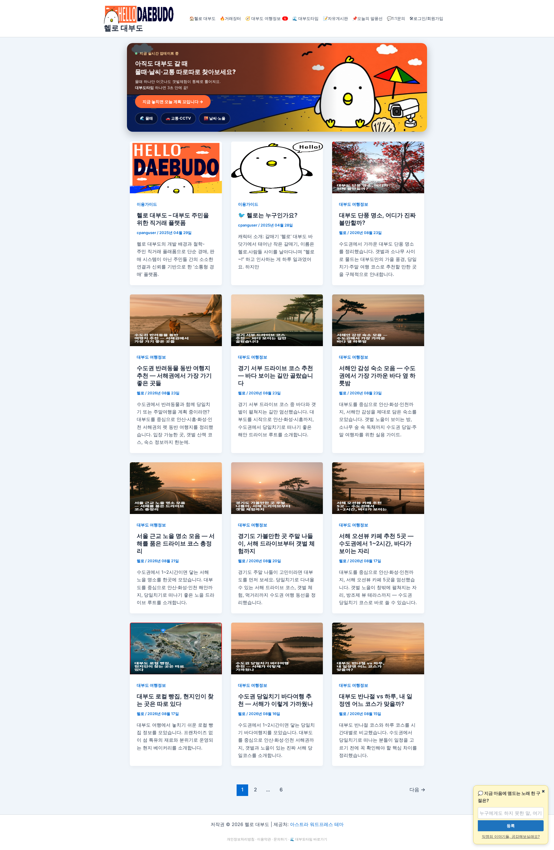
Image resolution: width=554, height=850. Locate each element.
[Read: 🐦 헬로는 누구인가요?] (277, 167)
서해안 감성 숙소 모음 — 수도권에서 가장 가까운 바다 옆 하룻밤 (377, 376)
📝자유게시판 (335, 18)
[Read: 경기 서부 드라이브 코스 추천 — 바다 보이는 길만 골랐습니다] (277, 320)
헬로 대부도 (123, 27)
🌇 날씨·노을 (214, 118)
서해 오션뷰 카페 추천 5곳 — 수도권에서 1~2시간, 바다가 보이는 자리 (376, 543)
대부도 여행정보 (353, 204)
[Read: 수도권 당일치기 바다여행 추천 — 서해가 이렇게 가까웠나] (277, 648)
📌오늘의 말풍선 (367, 18)
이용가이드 (147, 204)
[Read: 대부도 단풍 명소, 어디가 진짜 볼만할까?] (378, 167)
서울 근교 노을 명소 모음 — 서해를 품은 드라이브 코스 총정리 (176, 543)
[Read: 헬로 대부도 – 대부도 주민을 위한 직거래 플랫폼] (176, 167)
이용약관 (264, 839)
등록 (511, 825)
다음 (417, 789)
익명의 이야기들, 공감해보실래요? (511, 836)
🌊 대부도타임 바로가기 (308, 839)
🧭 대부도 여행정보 (265, 18)
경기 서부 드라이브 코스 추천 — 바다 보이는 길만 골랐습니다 (275, 376)
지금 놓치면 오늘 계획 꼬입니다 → (173, 101)
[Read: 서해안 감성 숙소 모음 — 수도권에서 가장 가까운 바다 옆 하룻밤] (378, 320)
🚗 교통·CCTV (178, 118)
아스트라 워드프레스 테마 (317, 824)
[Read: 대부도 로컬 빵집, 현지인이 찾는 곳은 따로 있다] (176, 648)
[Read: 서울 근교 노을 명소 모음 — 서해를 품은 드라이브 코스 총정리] (176, 488)
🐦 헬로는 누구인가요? (267, 215)
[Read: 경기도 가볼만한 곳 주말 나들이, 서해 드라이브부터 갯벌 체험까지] (277, 488)
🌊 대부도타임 (305, 18)
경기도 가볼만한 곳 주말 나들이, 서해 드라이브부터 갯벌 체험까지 (276, 543)
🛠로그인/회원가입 (426, 18)
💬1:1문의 (396, 18)
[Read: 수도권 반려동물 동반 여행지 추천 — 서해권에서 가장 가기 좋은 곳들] (176, 320)
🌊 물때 (146, 118)
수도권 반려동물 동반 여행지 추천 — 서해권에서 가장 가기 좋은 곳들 (174, 376)
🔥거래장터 (230, 18)
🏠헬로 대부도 (202, 18)
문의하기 (280, 839)
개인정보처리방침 (240, 839)
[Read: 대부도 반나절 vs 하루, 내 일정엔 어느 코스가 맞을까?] (378, 648)
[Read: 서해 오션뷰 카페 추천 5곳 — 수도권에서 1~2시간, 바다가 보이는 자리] (378, 488)
